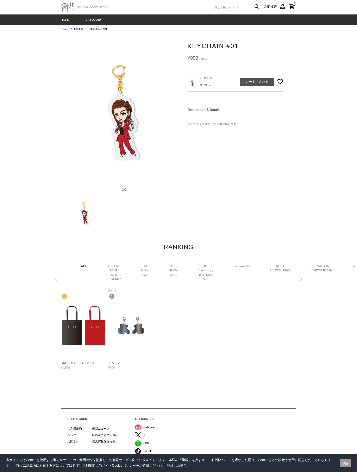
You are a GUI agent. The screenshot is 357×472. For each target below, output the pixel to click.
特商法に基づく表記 (105, 435)
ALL (84, 266)
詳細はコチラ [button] (177, 465)
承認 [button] (345, 463)
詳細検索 (270, 6)
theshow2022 (241, 266)
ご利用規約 (74, 428)
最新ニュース (100, 428)
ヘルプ (71, 435)
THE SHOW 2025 (144, 270)
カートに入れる (257, 81)
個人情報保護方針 (103, 441)
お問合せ (73, 441)
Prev (56, 279)
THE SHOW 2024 (173, 270)
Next (301, 279)
